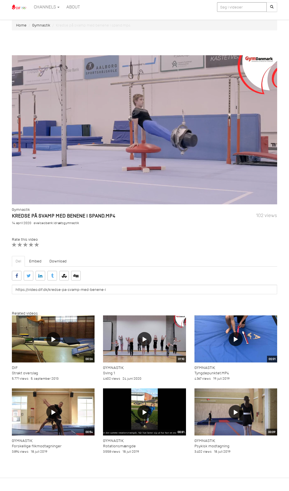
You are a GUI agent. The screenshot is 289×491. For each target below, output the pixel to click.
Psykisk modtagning (211, 446)
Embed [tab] (35, 261)
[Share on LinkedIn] (40, 275)
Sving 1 (109, 373)
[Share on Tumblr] (52, 275)
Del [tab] (18, 261)
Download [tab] (58, 261)
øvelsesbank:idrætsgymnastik (56, 223)
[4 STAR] (31, 244)
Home (21, 25)
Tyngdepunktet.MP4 (211, 373)
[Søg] (271, 7)
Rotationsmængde (119, 446)
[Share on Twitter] (28, 275)
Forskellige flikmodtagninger (37, 446)
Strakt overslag (25, 373)
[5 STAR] (36, 244)
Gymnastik (41, 25)
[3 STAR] (25, 244)
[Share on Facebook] (16, 275)
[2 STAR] (19, 244)
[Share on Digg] (76, 275)
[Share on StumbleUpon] (64, 275)
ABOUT (73, 7)
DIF (14, 367)
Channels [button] (45, 7)
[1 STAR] (14, 244)
